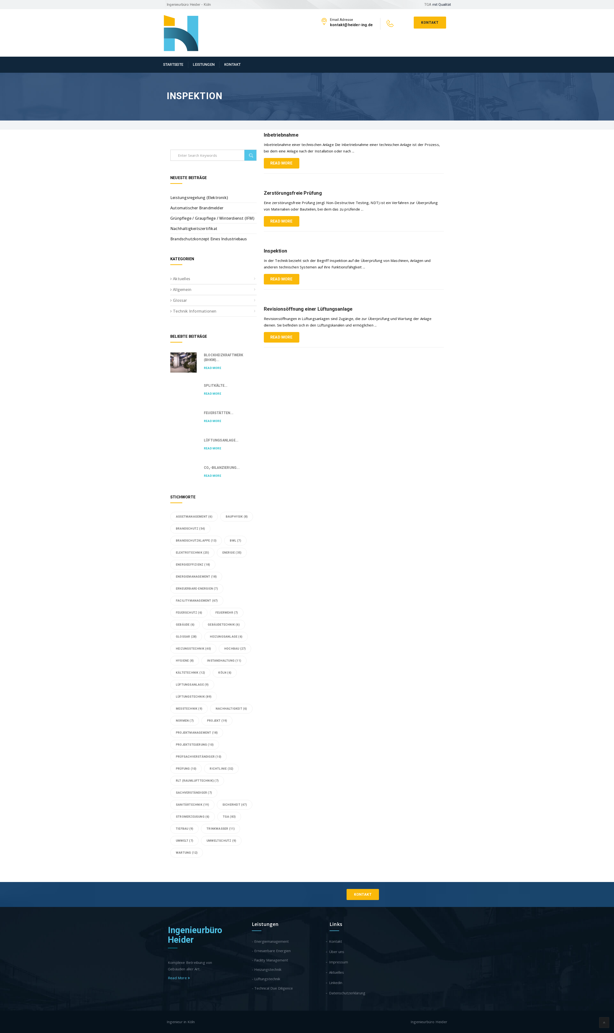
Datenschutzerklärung (347, 993)
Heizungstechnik (193, 648)
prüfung (186, 768)
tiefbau (184, 828)
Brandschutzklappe (196, 540)
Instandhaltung (224, 660)
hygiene (185, 660)
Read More (281, 163)
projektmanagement (197, 732)
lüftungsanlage (192, 684)
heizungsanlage (226, 636)
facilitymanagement (197, 600)
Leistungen (203, 64)
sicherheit (234, 804)
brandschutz (190, 528)
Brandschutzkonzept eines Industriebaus (208, 239)
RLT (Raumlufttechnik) (197, 780)
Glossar (180, 300)
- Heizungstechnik (266, 969)
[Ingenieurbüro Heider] (181, 32)
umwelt (184, 840)
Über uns (337, 951)
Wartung (186, 852)
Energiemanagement (196, 576)
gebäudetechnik (224, 624)
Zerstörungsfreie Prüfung (293, 193)
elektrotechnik (192, 552)
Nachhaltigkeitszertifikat (193, 228)
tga (229, 816)
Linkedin (336, 982)
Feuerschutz (189, 612)
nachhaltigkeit (231, 708)
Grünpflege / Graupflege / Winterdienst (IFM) (212, 218)
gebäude (185, 624)
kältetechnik (190, 672)
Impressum (339, 962)
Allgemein (182, 289)
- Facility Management (270, 960)
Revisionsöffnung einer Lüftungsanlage (308, 309)
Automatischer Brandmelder (196, 208)
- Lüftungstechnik (266, 978)
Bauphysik (237, 516)
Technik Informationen (194, 311)
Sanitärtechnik (192, 804)
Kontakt (430, 22)
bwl (235, 540)
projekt (217, 720)
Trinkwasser (221, 828)
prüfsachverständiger (198, 756)
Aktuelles (181, 278)
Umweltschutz (221, 840)
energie (231, 552)
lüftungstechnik (193, 696)
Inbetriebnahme (281, 135)
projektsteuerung (194, 744)
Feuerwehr (226, 612)
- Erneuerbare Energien (271, 950)
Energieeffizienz (193, 564)
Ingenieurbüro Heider (195, 935)
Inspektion (275, 251)
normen (185, 720)
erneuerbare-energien (197, 588)
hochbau (235, 648)
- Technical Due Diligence (272, 988)
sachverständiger (194, 792)
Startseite (173, 64)
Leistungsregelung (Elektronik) (199, 197)
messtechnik (189, 708)
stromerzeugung (192, 816)
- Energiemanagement (270, 941)
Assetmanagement (194, 516)
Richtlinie (221, 768)
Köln (224, 672)
